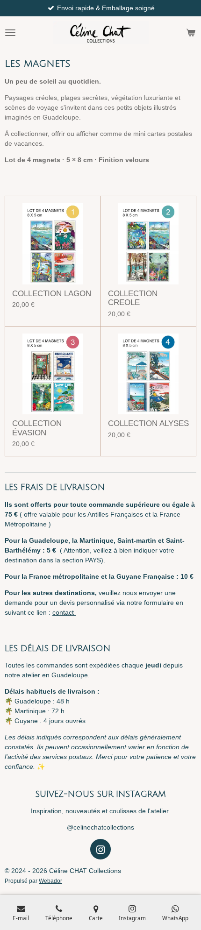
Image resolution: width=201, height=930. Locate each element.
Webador (50, 881)
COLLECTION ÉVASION (37, 428)
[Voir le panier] (190, 32)
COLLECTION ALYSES (148, 423)
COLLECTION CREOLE (133, 298)
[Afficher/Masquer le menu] (10, 32)
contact (64, 612)
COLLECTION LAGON (51, 293)
